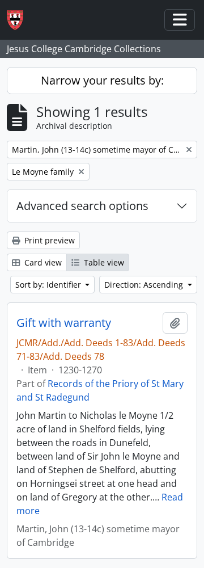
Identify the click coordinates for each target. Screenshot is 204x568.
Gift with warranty (63, 323)
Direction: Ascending (144, 284)
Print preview (48, 240)
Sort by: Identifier (49, 284)
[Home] (19, 20)
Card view (42, 262)
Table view (103, 262)
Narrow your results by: (102, 80)
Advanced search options (82, 205)
